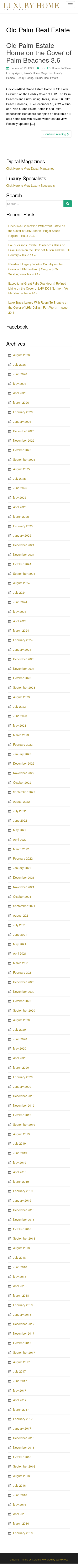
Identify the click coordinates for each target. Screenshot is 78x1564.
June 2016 (20, 1495)
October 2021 (22, 896)
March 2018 (21, 1295)
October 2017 (22, 1343)
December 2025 (23, 431)
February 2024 (23, 640)
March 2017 (21, 1409)
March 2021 (21, 963)
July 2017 (19, 1371)
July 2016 (19, 1485)
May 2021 (19, 944)
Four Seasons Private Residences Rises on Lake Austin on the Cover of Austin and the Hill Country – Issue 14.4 (38, 250)
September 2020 (24, 1010)
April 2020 (19, 1058)
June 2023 (20, 716)
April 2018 (19, 1286)
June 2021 (20, 934)
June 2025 (20, 488)
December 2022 (23, 763)
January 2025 (22, 535)
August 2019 (21, 1134)
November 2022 (23, 773)
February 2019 (23, 1191)
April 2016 (19, 1514)
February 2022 (23, 858)
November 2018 (23, 1219)
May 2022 (19, 830)
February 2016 (23, 1533)
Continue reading (55, 134)
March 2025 (21, 516)
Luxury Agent (14, 73)
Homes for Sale (61, 68)
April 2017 (19, 1400)
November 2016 (23, 1447)
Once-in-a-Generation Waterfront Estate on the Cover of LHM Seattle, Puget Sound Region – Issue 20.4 (36, 231)
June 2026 (20, 374)
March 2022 (21, 849)
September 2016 (24, 1466)
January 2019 (22, 1200)
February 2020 (23, 1077)
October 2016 (22, 1457)
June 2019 (20, 1153)
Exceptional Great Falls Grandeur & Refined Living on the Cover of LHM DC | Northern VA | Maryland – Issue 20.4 (38, 288)
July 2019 (19, 1143)
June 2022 (20, 820)
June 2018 (20, 1267)
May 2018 (19, 1276)
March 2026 (21, 402)
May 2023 (19, 725)
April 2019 (19, 1172)
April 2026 (19, 393)
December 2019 (23, 1096)
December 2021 (23, 877)
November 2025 (23, 440)
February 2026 (23, 412)
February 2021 (23, 972)
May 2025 (19, 497)
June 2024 (20, 602)
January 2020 (22, 1086)
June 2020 (20, 1039)
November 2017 (23, 1333)
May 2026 (19, 383)
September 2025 (24, 459)
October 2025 (22, 450)
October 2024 (22, 564)
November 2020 (23, 991)
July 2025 (19, 478)
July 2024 (19, 592)
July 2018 (19, 1257)
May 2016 (19, 1504)
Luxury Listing (24, 78)
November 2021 (23, 887)
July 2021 (19, 925)
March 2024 (21, 630)
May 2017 (19, 1390)
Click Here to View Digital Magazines (30, 168)
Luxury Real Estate (46, 78)
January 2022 (22, 868)
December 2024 (23, 545)
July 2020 (19, 1029)
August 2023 (21, 697)
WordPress (62, 1559)
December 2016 (23, 1438)
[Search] (67, 203)
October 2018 (22, 1229)
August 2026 (21, 355)
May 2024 (19, 611)
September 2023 (24, 687)
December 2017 (23, 1324)
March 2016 (21, 1523)
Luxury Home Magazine (38, 73)
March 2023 (21, 735)
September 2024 (24, 573)
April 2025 (19, 507)
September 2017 (24, 1352)
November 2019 (23, 1105)
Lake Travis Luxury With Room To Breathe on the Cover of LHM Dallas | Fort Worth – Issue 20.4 (38, 307)
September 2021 (24, 906)
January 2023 (22, 754)
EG (43, 68)
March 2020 (21, 1067)
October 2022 (22, 782)
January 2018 (22, 1314)
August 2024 (21, 583)
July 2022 (19, 811)
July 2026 (19, 364)
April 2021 (19, 953)
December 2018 (23, 1210)
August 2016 (21, 1476)
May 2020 (19, 1048)
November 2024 (23, 554)
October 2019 (22, 1115)
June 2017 (20, 1381)
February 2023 (23, 744)
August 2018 (21, 1248)
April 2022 (19, 839)
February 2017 (23, 1419)
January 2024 (22, 649)
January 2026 (22, 421)
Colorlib (36, 1559)
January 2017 (22, 1428)
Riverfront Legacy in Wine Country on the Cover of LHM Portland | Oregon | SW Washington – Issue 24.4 (35, 269)
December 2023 (23, 659)
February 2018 (23, 1305)
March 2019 (21, 1181)
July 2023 (19, 706)
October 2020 (22, 1001)
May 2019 (19, 1162)
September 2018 (24, 1238)
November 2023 (23, 668)
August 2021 (21, 915)
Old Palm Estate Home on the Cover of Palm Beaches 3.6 (39, 52)
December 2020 (23, 982)
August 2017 (21, 1362)
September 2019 (24, 1124)
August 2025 (21, 469)
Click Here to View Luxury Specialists (30, 185)
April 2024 (19, 621)
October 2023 (22, 678)
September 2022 (24, 792)
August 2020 (21, 1020)
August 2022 (21, 801)
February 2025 (23, 526)
